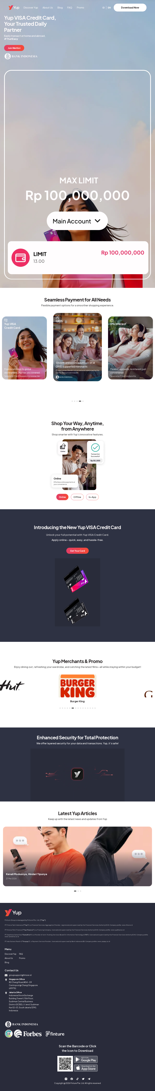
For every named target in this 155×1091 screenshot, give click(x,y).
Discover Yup (30, 7)
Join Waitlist (14, 48)
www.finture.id (127, 925)
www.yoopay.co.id (103, 941)
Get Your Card (77, 550)
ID (103, 7)
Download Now (130, 7)
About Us (48, 7)
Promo (80, 7)
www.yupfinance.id (117, 930)
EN (109, 7)
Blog (60, 7)
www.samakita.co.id (12, 936)
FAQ (69, 7)
